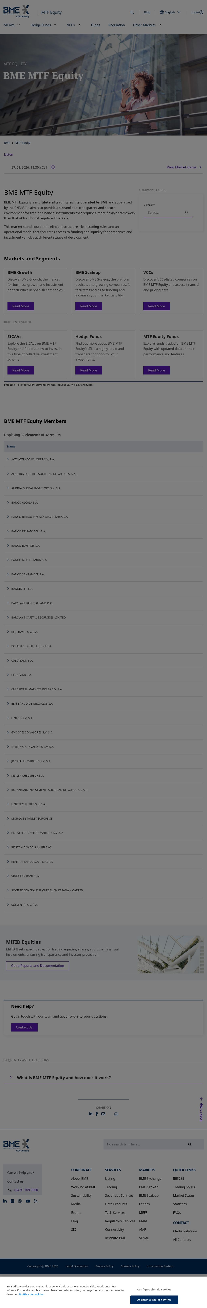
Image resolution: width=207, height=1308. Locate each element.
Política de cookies (31, 1294)
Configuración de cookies (154, 1289)
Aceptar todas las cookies (154, 1299)
